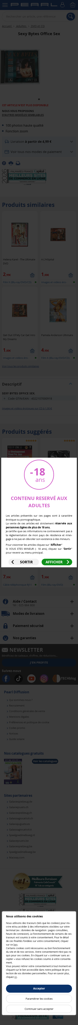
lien (15, 944)
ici (15, 976)
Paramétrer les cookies (39, 998)
